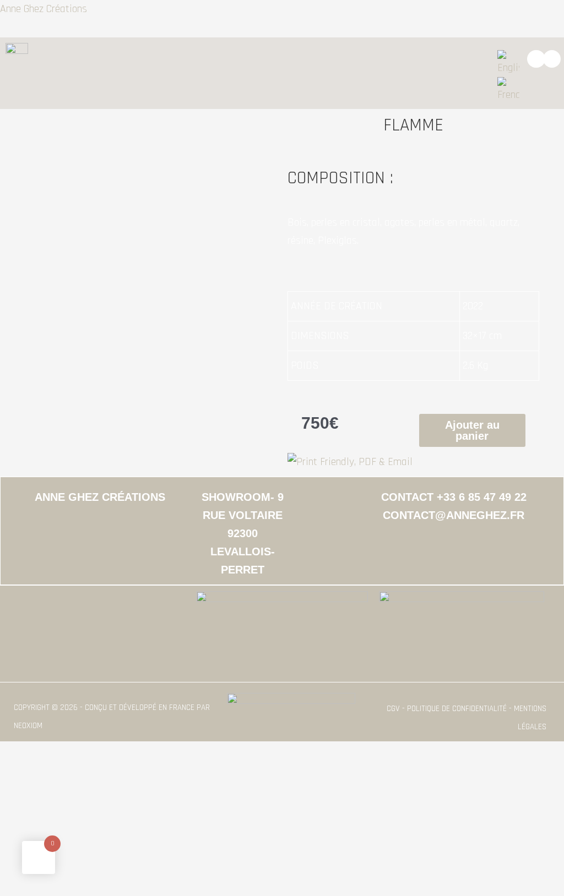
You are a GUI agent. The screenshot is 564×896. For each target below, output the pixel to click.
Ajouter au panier (472, 430)
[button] (263, 58)
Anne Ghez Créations (43, 9)
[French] (508, 90)
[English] (508, 63)
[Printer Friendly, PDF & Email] (350, 461)
